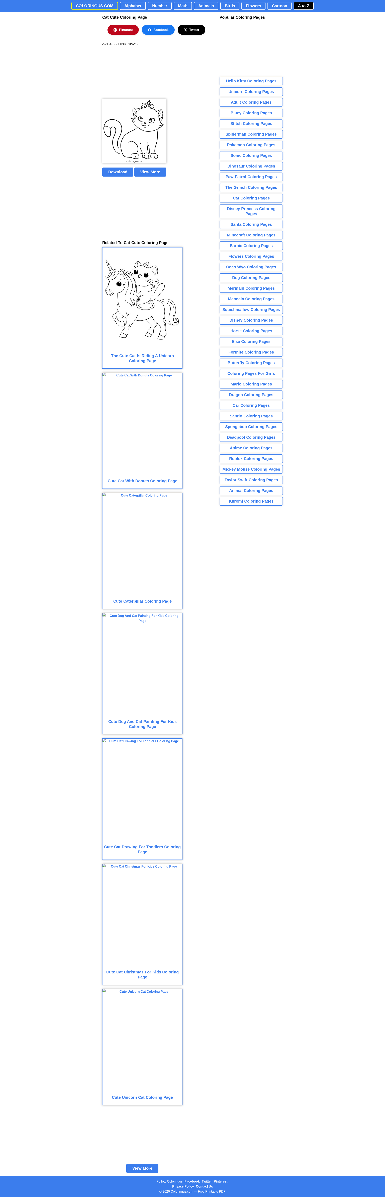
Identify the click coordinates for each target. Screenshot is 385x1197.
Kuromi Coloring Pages (251, 501)
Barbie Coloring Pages (251, 245)
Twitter (194, 30)
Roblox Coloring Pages (251, 458)
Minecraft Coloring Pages (251, 235)
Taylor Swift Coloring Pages (251, 480)
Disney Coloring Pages (251, 320)
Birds (230, 6)
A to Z (303, 6)
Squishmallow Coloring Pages (251, 309)
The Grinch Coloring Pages (251, 187)
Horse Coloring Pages (251, 331)
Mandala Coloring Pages (251, 299)
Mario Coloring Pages (251, 384)
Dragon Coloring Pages (251, 395)
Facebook (161, 30)
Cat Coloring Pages (251, 198)
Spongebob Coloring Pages (251, 426)
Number (159, 6)
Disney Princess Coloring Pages (251, 211)
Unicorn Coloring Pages (251, 91)
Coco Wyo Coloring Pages (251, 267)
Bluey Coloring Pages (251, 113)
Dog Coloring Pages (251, 277)
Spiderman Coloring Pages (251, 134)
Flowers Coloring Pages (251, 256)
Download (117, 172)
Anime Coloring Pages (251, 448)
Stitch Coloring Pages (251, 123)
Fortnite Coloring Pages (251, 352)
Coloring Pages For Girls (251, 373)
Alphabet (132, 6)
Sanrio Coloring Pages (251, 416)
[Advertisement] (132, 72)
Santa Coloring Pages (251, 224)
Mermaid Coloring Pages (251, 288)
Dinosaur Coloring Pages (251, 166)
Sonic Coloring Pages (251, 155)
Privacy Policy (183, 1186)
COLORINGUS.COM (94, 6)
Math (182, 6)
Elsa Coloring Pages (251, 341)
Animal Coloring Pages (251, 490)
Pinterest (126, 30)
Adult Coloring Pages (251, 102)
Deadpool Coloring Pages (251, 437)
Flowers (253, 6)
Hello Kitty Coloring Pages (251, 81)
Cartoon (279, 6)
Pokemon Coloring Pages (251, 145)
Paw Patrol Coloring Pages (251, 177)
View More (150, 172)
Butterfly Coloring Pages (251, 363)
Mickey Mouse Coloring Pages (251, 469)
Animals (206, 6)
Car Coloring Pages (251, 405)
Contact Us (204, 1186)
